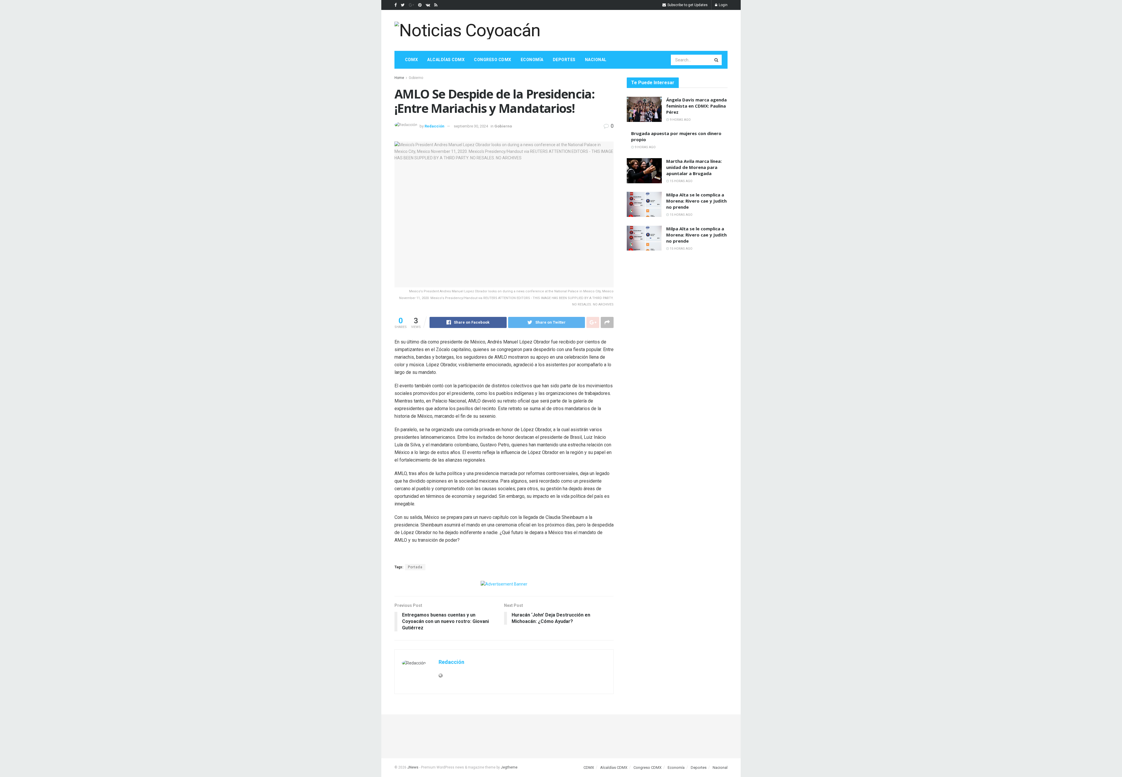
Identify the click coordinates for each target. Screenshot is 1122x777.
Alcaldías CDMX (446, 59)
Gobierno (416, 78)
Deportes (564, 59)
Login (723, 5)
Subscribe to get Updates (687, 5)
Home (399, 78)
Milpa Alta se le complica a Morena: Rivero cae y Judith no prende (696, 201)
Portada (415, 567)
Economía (532, 59)
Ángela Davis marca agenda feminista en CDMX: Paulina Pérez (696, 106)
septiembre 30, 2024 (471, 126)
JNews (412, 767)
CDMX (411, 59)
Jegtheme (509, 767)
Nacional (596, 59)
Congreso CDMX (492, 59)
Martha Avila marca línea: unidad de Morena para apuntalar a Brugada (694, 167)
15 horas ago (680, 181)
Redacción (434, 126)
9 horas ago (680, 120)
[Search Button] (716, 60)
